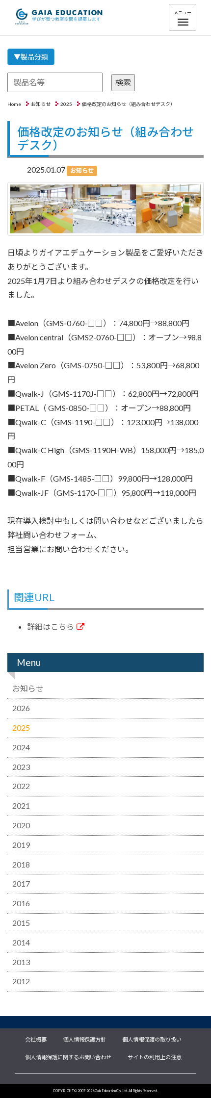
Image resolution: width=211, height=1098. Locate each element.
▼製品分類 (31, 56)
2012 (21, 981)
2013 (21, 962)
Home (14, 104)
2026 (21, 708)
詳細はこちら (50, 626)
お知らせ (41, 104)
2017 (21, 883)
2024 (21, 747)
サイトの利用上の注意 (155, 1056)
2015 (21, 922)
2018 (21, 864)
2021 (21, 805)
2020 (21, 825)
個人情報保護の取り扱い (152, 1038)
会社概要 (36, 1038)
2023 (21, 766)
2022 (21, 786)
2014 (21, 942)
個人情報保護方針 (84, 1038)
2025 (66, 104)
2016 (21, 903)
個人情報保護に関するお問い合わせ (68, 1056)
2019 (21, 844)
